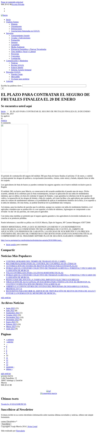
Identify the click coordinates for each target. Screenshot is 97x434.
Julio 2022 (10, 310)
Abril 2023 (10, 329)
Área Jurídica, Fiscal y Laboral (23, 51)
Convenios (15, 56)
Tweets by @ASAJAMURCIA (13, 404)
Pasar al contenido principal (12, 2)
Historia (14, 24)
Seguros (14, 42)
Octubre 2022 (11, 315)
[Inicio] (4, 15)
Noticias (14, 63)
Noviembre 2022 (13, 317)
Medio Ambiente (18, 47)
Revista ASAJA (17, 65)
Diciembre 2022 (12, 320)
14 (7, 365)
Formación (15, 40)
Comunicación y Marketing (17, 61)
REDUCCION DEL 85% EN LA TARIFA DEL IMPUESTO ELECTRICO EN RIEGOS (42, 280)
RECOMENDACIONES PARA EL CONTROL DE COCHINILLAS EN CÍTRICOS (41, 264)
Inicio (8, 20)
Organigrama (16, 26)
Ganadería (15, 45)
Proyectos (15, 54)
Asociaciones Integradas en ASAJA (25, 31)
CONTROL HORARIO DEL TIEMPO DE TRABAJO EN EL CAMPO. (36, 261)
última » (9, 369)
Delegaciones (16, 29)
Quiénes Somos (12, 22)
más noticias (6, 298)
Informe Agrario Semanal (21, 70)
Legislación (15, 58)
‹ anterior (9, 342)
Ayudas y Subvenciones (20, 38)
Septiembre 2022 (13, 313)
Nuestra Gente (17, 74)
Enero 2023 (10, 322)
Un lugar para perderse (20, 79)
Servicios (9, 33)
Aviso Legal (32, 426)
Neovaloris (20, 431)
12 (7, 360)
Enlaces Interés (17, 67)
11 (7, 358)
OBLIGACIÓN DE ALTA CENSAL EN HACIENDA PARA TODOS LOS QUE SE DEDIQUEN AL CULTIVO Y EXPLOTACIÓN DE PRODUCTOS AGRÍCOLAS (48, 283)
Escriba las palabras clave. (11, 86)
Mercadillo (15, 77)
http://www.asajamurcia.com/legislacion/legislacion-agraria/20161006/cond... (31, 240)
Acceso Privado (18, 4)
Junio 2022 (10, 308)
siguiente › (10, 367)
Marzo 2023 (11, 326)
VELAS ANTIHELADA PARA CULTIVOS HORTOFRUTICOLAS (34, 273)
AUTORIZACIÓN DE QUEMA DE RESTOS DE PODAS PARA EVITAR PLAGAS (41, 266)
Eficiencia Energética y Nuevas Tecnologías (28, 49)
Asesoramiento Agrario (20, 35)
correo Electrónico (9, 421)
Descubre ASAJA (13, 72)
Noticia (4, 120)
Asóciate (9, 81)
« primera (10, 339)
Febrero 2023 (11, 324)
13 (7, 362)
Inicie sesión (11, 245)
